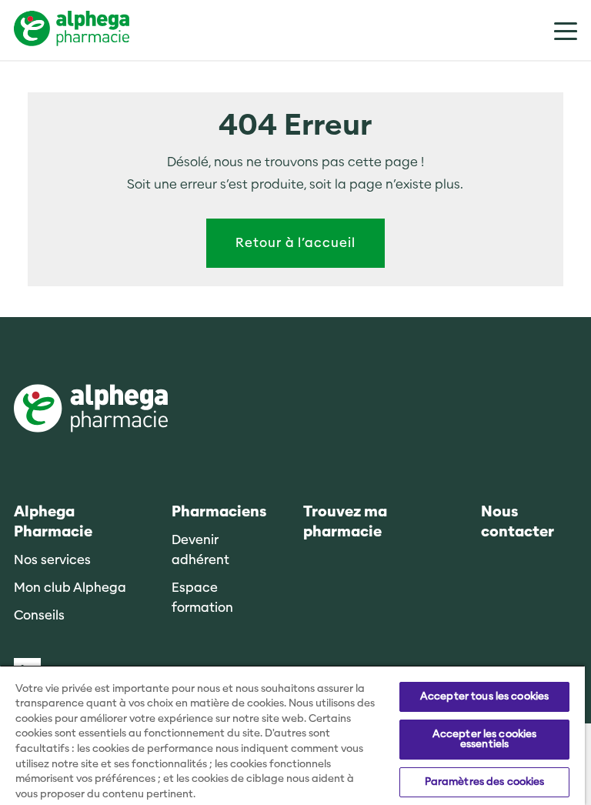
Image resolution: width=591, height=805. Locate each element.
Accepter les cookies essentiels (484, 739)
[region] (292, 735)
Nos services (52, 559)
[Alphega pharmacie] (91, 410)
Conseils (39, 615)
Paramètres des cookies (485, 782)
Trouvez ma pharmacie (345, 522)
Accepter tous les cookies (484, 696)
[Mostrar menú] (554, 30)
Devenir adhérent (200, 549)
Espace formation (202, 597)
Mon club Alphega (70, 587)
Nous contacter (517, 522)
